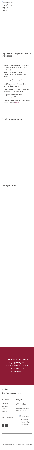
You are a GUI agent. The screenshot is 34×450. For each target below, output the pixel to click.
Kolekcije (4, 409)
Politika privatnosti (8, 444)
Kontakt (4, 411)
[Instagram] (6, 425)
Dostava (29, 444)
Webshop (5, 406)
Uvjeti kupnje (20, 444)
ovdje (17, 103)
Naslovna (5, 403)
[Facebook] (3, 425)
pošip (6, 70)
